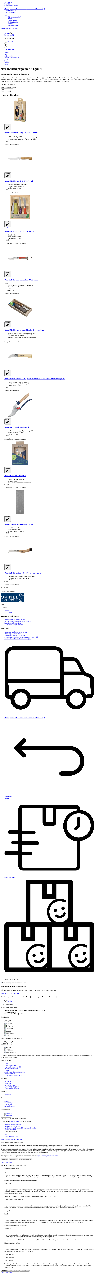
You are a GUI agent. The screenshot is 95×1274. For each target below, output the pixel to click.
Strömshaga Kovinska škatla (12, 634)
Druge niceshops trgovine (11, 1136)
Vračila (6, 1070)
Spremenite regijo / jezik (19, 1118)
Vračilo (10, 18)
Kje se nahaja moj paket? (11, 1087)
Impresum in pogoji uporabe (12, 1124)
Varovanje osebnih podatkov (12, 1126)
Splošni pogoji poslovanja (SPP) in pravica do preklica (20, 1128)
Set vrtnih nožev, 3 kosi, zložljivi (19, 231)
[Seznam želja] (5, 44)
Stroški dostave (12, 20)
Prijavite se (7, 1081)
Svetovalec (7, 1095)
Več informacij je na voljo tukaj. (10, 993)
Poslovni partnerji (9, 1073)
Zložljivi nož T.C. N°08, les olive (19, 181)
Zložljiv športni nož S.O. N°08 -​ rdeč (21, 280)
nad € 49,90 (24, 9)
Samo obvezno (13, 1159)
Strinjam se (4, 1159)
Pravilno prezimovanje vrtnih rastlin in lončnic (17, 621)
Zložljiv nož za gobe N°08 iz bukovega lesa (23, 573)
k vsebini (7, 4)
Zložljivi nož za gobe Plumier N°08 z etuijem (24, 330)
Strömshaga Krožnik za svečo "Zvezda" (16, 632)
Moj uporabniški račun (11, 1068)
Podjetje (6, 1134)
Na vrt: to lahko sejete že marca (13, 624)
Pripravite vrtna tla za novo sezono (14, 619)
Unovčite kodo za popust (11, 1088)
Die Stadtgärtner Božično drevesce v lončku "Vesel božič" (21, 637)
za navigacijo (8, 2)
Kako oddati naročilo (10, 1065)
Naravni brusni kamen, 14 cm (18, 524)
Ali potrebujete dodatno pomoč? (13, 1075)
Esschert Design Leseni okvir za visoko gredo (17, 639)
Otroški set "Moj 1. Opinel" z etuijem (21, 132)
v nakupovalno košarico (11, 5)
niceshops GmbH (14, 1121)
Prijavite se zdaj (9, 35)
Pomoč (6, 15)
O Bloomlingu (8, 1103)
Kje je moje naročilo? (14, 17)
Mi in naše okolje (9, 1106)
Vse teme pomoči (13, 25)
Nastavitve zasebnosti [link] (10, 1131)
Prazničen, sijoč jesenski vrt (12, 623)
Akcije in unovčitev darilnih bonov (14, 1072)
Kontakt (10, 23)
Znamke (6, 611)
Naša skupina (8, 1104)
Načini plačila (8, 1063)
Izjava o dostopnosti (10, 1129)
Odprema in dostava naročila (12, 1067)
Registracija (7, 1083)
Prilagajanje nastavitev (25, 1159)
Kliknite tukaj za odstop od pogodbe (11, 1139)
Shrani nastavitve (6, 1270)
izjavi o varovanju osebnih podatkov (47, 1156)
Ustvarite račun (8, 41)
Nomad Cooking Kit (15, 476)
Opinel (10, 612)
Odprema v (10, 12)
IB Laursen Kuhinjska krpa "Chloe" (15, 635)
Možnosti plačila (13, 22)
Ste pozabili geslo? (9, 1085)
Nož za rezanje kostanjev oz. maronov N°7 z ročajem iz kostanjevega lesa (34, 379)
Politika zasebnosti (6, 1162)
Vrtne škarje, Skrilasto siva (17, 427)
